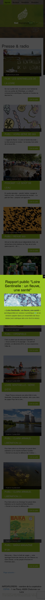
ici (35, 313)
